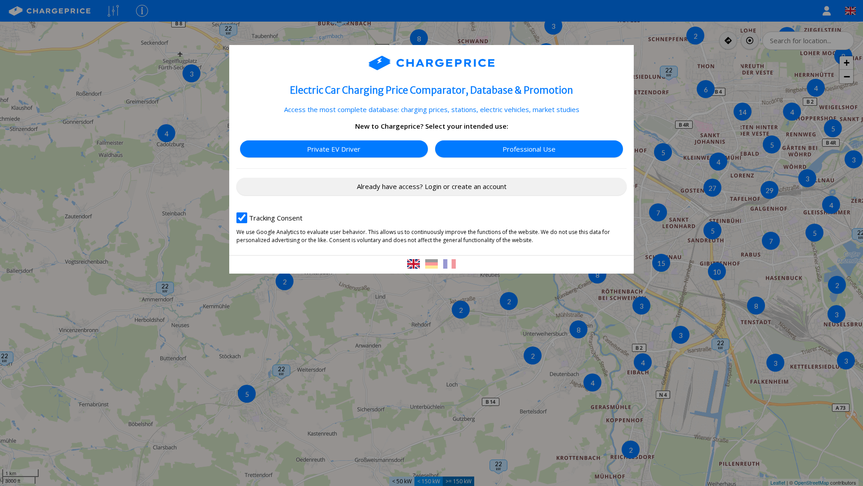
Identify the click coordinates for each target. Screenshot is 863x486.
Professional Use (529, 148)
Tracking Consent (275, 217)
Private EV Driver (333, 148)
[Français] (449, 264)
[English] (414, 264)
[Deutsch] (432, 264)
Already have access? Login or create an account (432, 186)
